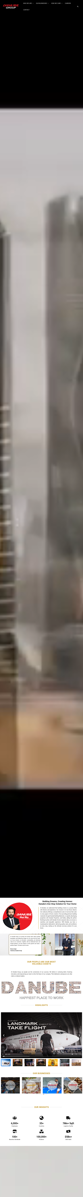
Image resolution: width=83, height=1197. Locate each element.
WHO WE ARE (27, 3)
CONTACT (26, 10)
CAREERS (68, 3)
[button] (32, 3)
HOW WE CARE (56, 3)
